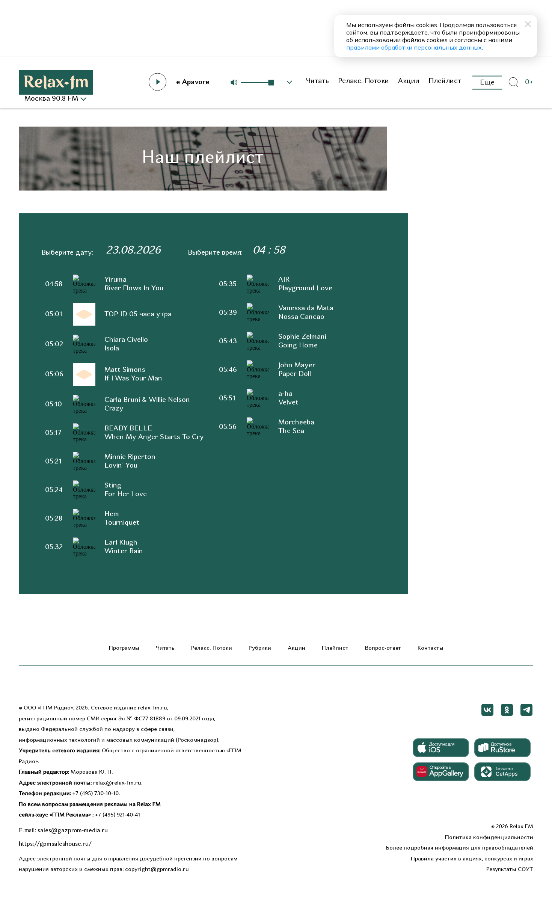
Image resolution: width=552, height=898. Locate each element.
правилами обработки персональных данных (414, 47)
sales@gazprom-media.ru (73, 831)
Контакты (430, 648)
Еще (487, 82)
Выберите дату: (67, 253)
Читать (317, 81)
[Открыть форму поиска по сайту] (513, 82)
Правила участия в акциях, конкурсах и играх (472, 859)
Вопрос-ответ (383, 648)
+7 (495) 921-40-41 (117, 815)
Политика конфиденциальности (489, 838)
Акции (408, 81)
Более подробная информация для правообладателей (459, 848)
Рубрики (260, 648)
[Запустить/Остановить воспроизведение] (158, 82)
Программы (124, 648)
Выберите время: (215, 253)
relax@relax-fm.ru (117, 783)
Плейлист (445, 81)
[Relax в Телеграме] (526, 710)
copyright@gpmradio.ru (157, 869)
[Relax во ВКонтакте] (487, 710)
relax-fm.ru (152, 708)
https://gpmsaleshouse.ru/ (55, 844)
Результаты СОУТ (509, 869)
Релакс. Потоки (363, 81)
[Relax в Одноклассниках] (507, 710)
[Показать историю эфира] (289, 82)
